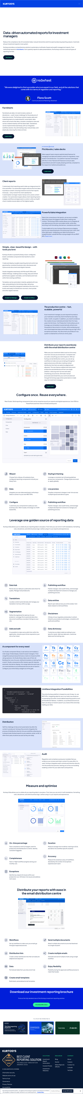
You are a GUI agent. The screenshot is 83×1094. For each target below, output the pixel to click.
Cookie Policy (40, 1092)
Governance (6, 1081)
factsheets (20, 49)
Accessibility (6, 1087)
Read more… (49, 236)
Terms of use (6, 1078)
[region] (41, 1091)
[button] (79, 4)
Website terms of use (8, 1075)
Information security (8, 1072)
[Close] (80, 1091)
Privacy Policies (7, 1084)
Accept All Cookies (67, 1091)
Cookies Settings (55, 1091)
